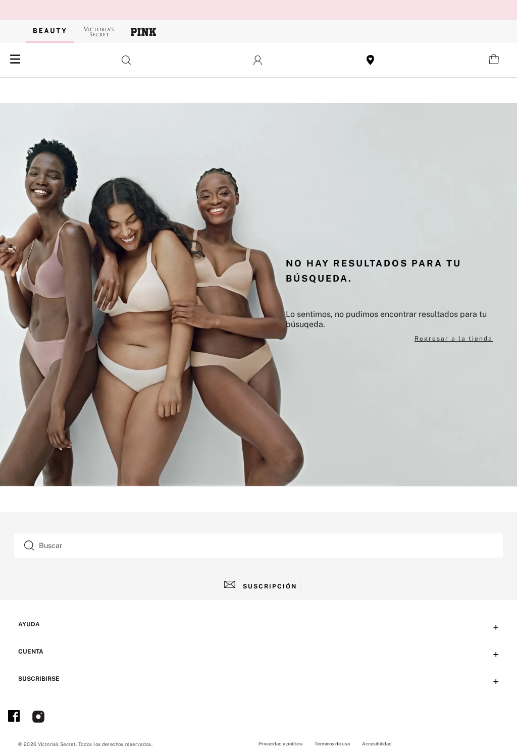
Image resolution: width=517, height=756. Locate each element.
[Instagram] (38, 717)
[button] (126, 60)
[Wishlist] (370, 60)
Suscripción (270, 586)
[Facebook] (14, 717)
